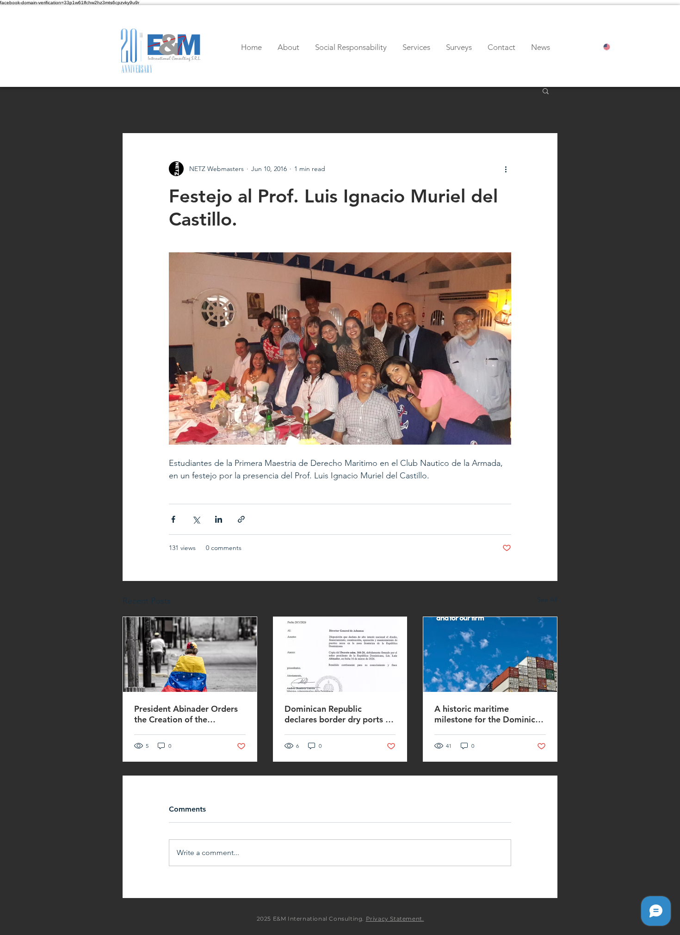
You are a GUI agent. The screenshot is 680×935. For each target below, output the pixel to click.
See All (547, 599)
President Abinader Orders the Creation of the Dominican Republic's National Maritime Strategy (187, 714)
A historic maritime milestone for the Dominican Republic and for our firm (489, 714)
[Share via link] (241, 519)
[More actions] (505, 168)
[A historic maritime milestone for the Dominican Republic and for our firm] (490, 654)
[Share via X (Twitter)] (196, 519)
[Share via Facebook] (173, 519)
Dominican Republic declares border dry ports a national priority (337, 714)
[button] (545, 90)
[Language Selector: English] (615, 47)
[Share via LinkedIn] (218, 519)
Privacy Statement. (395, 918)
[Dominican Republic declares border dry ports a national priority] (340, 654)
